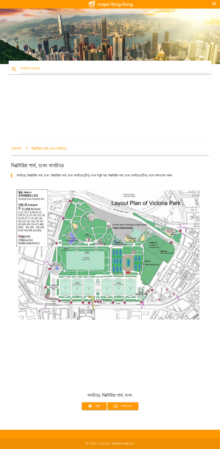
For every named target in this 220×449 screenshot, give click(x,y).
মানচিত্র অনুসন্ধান (30, 68)
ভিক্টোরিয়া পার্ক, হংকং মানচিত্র (49, 148)
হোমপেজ (16, 148)
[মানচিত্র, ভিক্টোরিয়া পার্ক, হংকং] (110, 325)
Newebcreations (123, 443)
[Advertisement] (110, 112)
